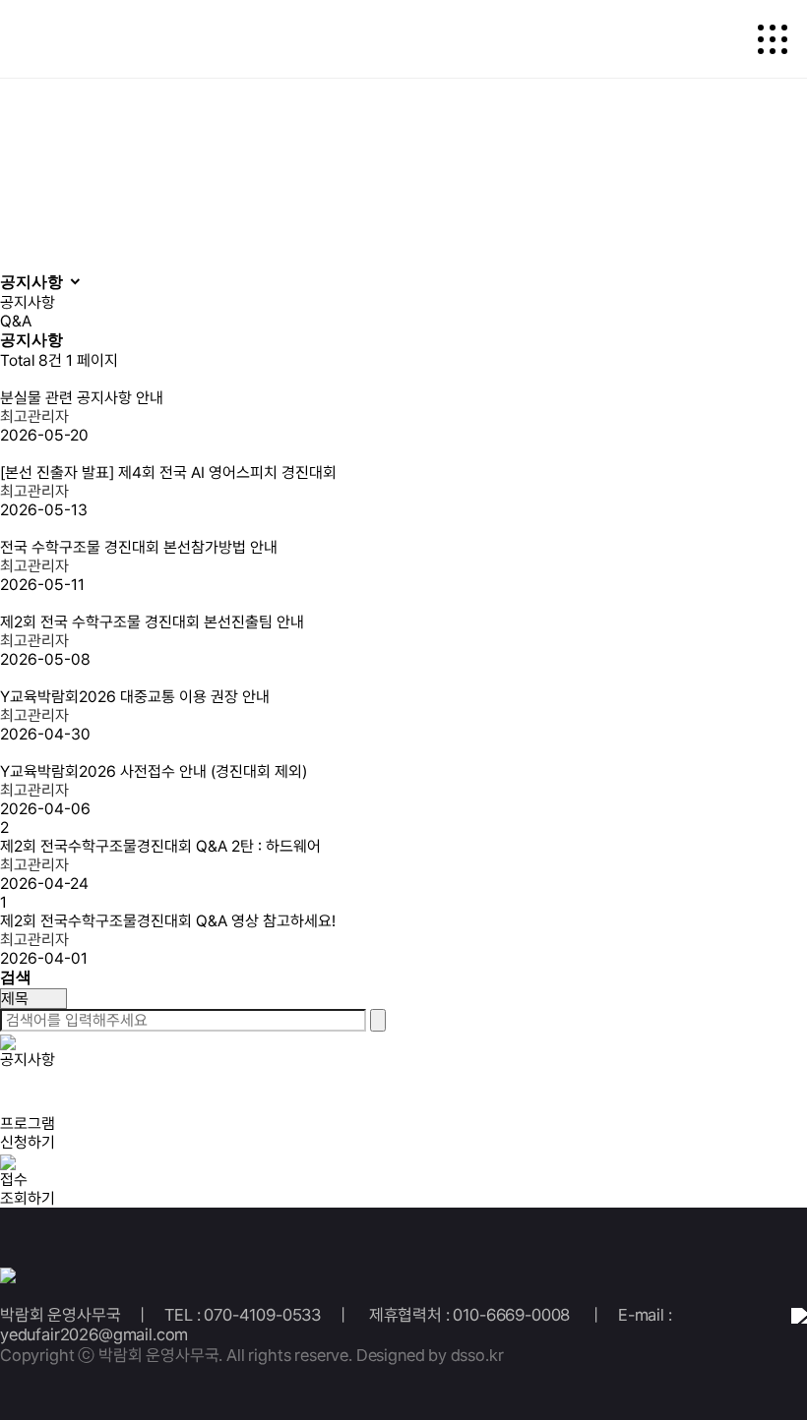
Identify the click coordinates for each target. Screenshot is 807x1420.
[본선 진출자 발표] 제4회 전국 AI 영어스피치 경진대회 (168, 472)
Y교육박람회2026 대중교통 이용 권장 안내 (135, 696)
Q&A (15, 321)
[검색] (378, 1020)
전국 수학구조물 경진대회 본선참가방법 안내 (140, 547)
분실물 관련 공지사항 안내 (81, 397)
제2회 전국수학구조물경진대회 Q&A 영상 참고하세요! (170, 921)
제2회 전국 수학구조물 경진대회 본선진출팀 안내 (152, 622)
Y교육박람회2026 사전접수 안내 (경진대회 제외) (153, 771)
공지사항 (27, 302)
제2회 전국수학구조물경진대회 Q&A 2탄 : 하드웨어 (160, 846)
